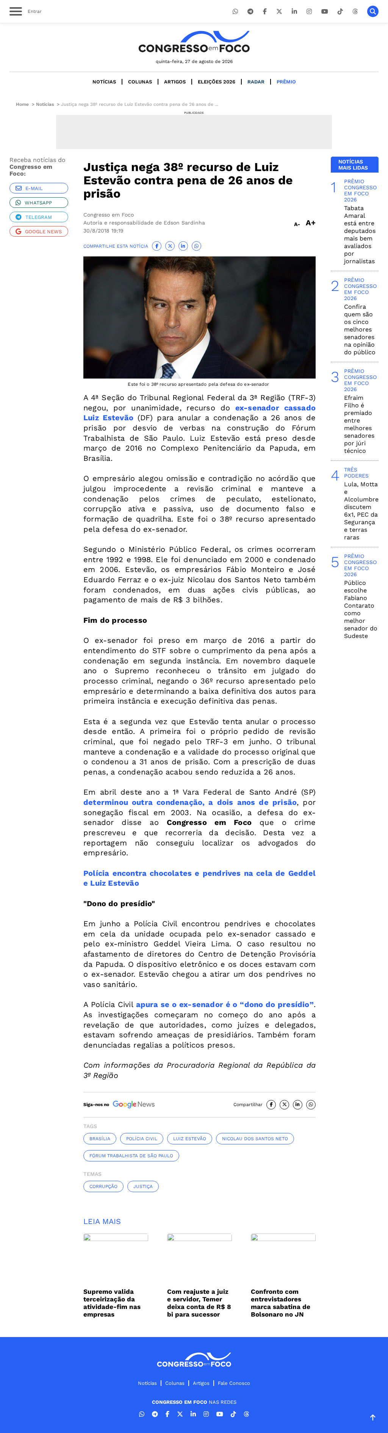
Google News (43, 231)
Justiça (143, 1186)
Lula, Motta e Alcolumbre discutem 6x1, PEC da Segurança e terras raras (361, 511)
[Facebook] (265, 11)
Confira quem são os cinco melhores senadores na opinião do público (359, 329)
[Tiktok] (340, 11)
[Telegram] (250, 11)
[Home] (194, 41)
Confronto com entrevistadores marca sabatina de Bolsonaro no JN (280, 1303)
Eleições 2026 (216, 82)
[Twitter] (279, 11)
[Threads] (355, 11)
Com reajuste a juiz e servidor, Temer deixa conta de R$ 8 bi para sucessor (199, 1303)
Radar (255, 82)
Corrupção (103, 1186)
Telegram (38, 217)
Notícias (104, 82)
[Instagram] (309, 11)
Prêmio (286, 82)
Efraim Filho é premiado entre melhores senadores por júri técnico (359, 424)
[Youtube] (324, 11)
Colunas (140, 82)
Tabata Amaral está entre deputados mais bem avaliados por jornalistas (359, 234)
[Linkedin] (294, 11)
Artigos (175, 82)
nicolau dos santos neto (255, 1138)
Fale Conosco (234, 1383)
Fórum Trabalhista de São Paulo (131, 1155)
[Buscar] (373, 11)
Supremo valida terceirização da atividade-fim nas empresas (112, 1303)
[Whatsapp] (235, 11)
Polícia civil (141, 1138)
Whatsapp (38, 203)
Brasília (99, 1138)
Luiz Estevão (189, 1138)
